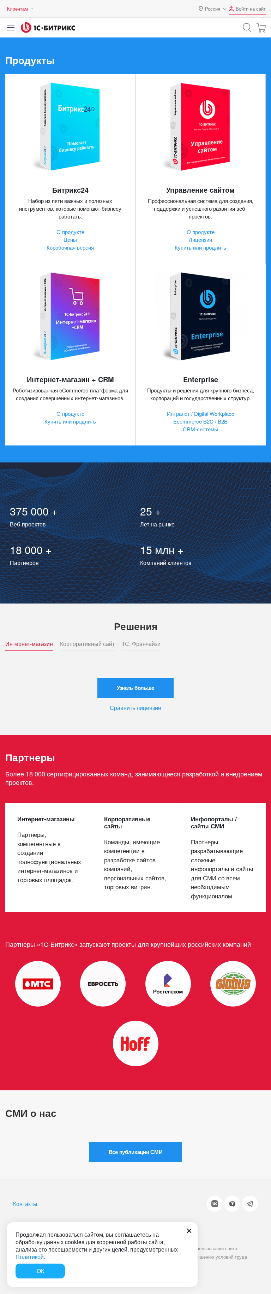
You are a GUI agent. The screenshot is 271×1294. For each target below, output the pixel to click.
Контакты (25, 1204)
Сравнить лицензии (135, 708)
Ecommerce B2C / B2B (200, 421)
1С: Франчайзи (141, 644)
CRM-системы (200, 429)
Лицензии (200, 239)
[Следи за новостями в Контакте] (215, 1204)
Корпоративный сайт (87, 644)
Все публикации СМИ (135, 1152)
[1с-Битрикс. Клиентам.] (48, 27)
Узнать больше (135, 688)
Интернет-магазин (29, 644)
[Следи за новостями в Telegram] (250, 1204)
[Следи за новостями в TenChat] (232, 1204)
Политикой (30, 1257)
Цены (70, 239)
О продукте (70, 231)
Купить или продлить (200, 247)
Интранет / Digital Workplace (200, 413)
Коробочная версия (70, 247)
